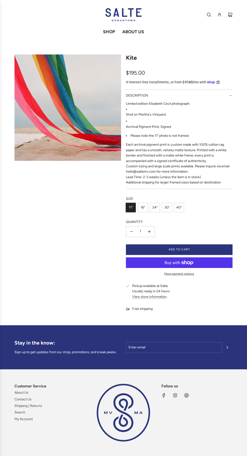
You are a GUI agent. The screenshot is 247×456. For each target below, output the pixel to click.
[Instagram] (175, 395)
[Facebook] (163, 395)
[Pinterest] (186, 395)
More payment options (179, 273)
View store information (149, 297)
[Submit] (227, 347)
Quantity (134, 222)
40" (179, 207)
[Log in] (219, 14)
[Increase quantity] (149, 231)
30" (167, 207)
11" (131, 207)
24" (155, 207)
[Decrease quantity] (131, 231)
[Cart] (230, 14)
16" (143, 207)
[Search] (209, 14)
